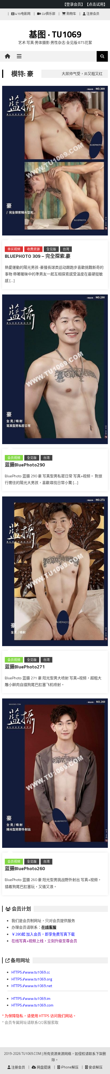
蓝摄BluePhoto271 (25, 666)
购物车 (71, 13)
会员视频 (13, 457)
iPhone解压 (69, 1067)
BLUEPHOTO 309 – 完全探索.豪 (37, 256)
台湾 (66, 249)
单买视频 (13, 249)
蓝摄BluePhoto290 (25, 464)
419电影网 (22, 13)
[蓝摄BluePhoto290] (55, 370)
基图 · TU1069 (55, 34)
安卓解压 (95, 1067)
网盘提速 (43, 1067)
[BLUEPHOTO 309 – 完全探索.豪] (55, 162)
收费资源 (33, 249)
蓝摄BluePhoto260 (25, 868)
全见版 (51, 249)
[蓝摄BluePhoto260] (55, 774)
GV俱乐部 (48, 13)
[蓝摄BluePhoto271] (55, 572)
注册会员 (92, 13)
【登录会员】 (73, 4)
